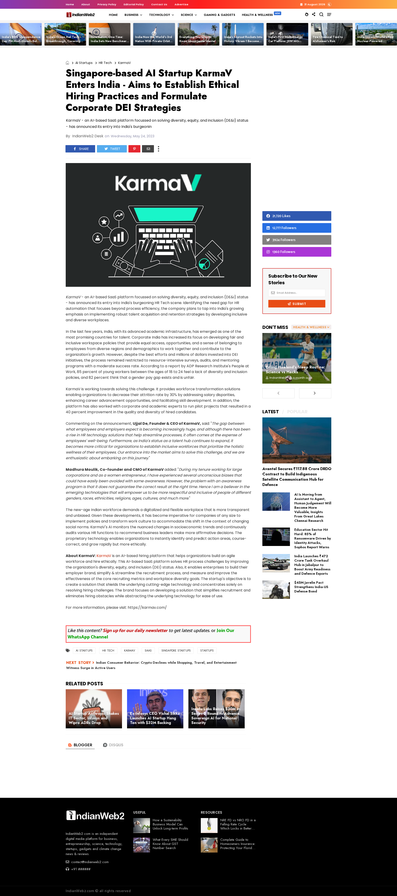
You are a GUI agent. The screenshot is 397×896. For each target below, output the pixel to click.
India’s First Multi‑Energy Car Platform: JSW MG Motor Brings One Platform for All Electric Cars (286, 43)
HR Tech (105, 62)
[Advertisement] (296, 131)
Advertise (181, 4)
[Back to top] (385, 885)
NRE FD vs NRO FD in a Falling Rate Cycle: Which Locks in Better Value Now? (238, 826)
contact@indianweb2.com (89, 861)
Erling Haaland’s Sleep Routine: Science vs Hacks (295, 369)
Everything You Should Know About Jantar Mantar (197, 39)
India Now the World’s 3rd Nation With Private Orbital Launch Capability (153, 41)
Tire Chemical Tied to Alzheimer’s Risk (328, 39)
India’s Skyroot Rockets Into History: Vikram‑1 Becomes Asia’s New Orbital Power (243, 41)
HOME (113, 15)
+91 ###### (80, 869)
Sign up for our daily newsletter (135, 631)
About (85, 4)
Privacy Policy (106, 4)
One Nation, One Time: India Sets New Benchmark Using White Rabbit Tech (109, 41)
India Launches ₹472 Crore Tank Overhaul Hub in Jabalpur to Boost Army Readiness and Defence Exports (312, 565)
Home (70, 4)
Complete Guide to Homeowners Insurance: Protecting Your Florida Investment (237, 846)
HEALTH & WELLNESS (257, 15)
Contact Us (159, 4)
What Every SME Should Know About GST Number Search (170, 843)
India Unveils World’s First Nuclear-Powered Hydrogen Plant (375, 41)
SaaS (148, 651)
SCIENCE (187, 15)
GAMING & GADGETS (219, 15)
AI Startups (84, 62)
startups (207, 651)
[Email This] (148, 148)
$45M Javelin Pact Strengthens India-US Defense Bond (311, 587)
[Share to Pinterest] (134, 148)
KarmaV (124, 62)
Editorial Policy (134, 4)
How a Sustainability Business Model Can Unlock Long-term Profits (170, 824)
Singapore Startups (176, 651)
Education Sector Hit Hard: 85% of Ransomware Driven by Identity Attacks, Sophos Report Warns (312, 538)
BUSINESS (131, 15)
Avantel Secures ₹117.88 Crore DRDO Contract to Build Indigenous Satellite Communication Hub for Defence (296, 476)
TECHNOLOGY (159, 15)
